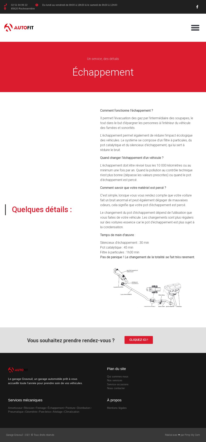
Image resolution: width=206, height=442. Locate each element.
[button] (195, 27)
